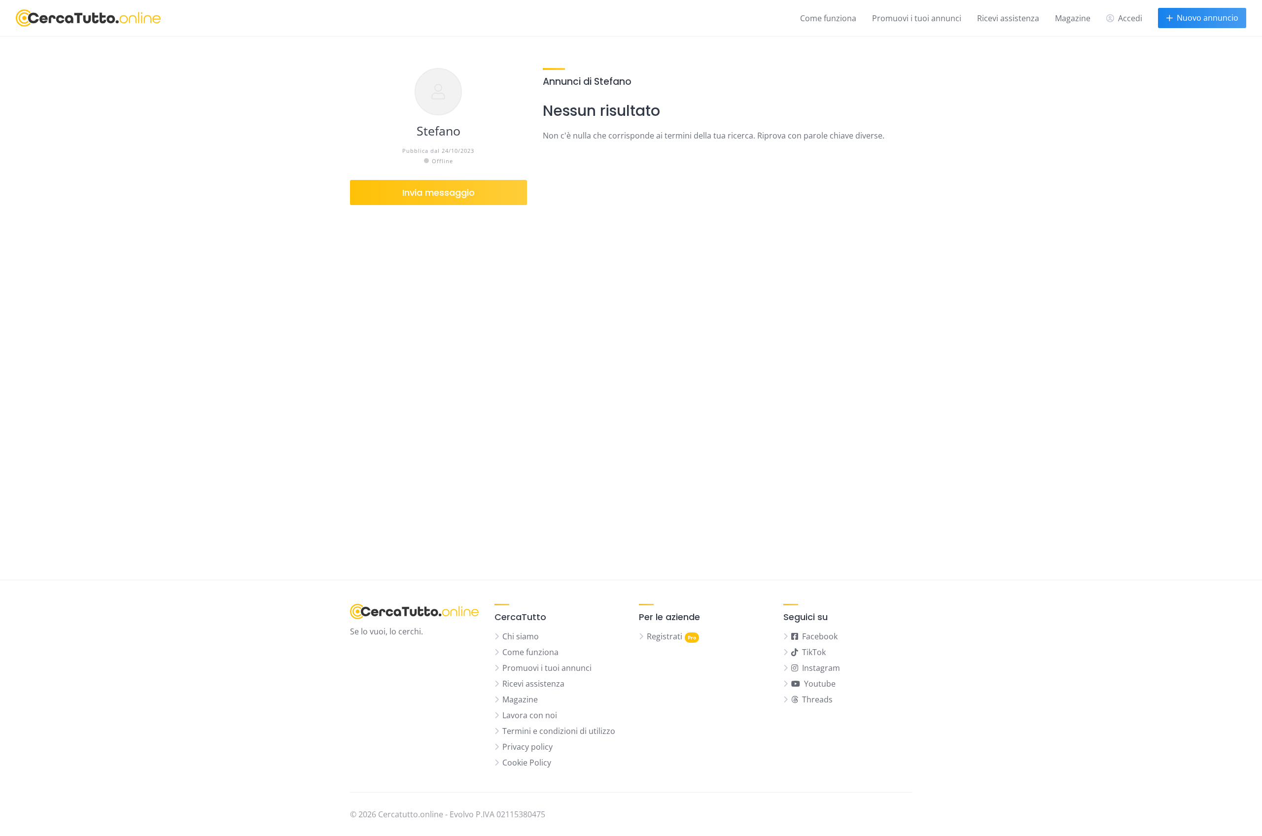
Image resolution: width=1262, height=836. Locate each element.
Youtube (820, 683)
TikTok (814, 652)
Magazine (1072, 18)
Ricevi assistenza (1008, 18)
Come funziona (828, 18)
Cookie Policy (526, 762)
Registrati (664, 636)
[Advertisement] (438, 384)
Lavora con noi (529, 715)
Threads (817, 699)
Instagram (821, 667)
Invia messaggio (438, 192)
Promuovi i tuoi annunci (916, 18)
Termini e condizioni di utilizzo (558, 731)
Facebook (820, 636)
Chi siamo (520, 636)
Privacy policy (527, 746)
